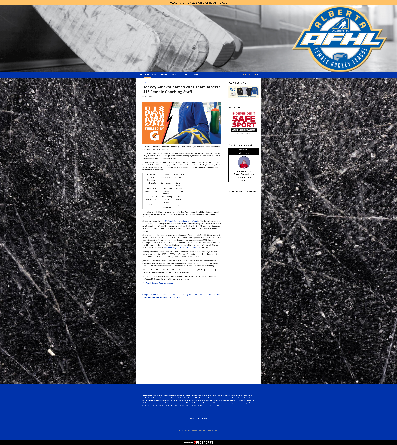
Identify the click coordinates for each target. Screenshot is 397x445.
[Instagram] (248, 74)
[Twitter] (245, 74)
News (147, 75)
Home (140, 75)
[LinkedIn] (251, 74)
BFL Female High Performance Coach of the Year (183, 247)
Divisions (163, 75)
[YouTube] (254, 74)
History (184, 75)
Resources (174, 75)
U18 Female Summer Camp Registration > (158, 283)
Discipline (194, 75)
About (154, 75)
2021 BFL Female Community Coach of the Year (179, 221)
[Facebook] (242, 74)
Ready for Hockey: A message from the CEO (201, 294)
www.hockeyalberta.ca (198, 418)
